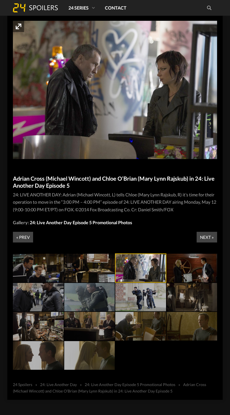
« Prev (23, 237)
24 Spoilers (35, 8)
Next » (207, 237)
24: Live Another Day (58, 384)
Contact (116, 7)
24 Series (78, 7)
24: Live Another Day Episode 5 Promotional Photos (81, 222)
